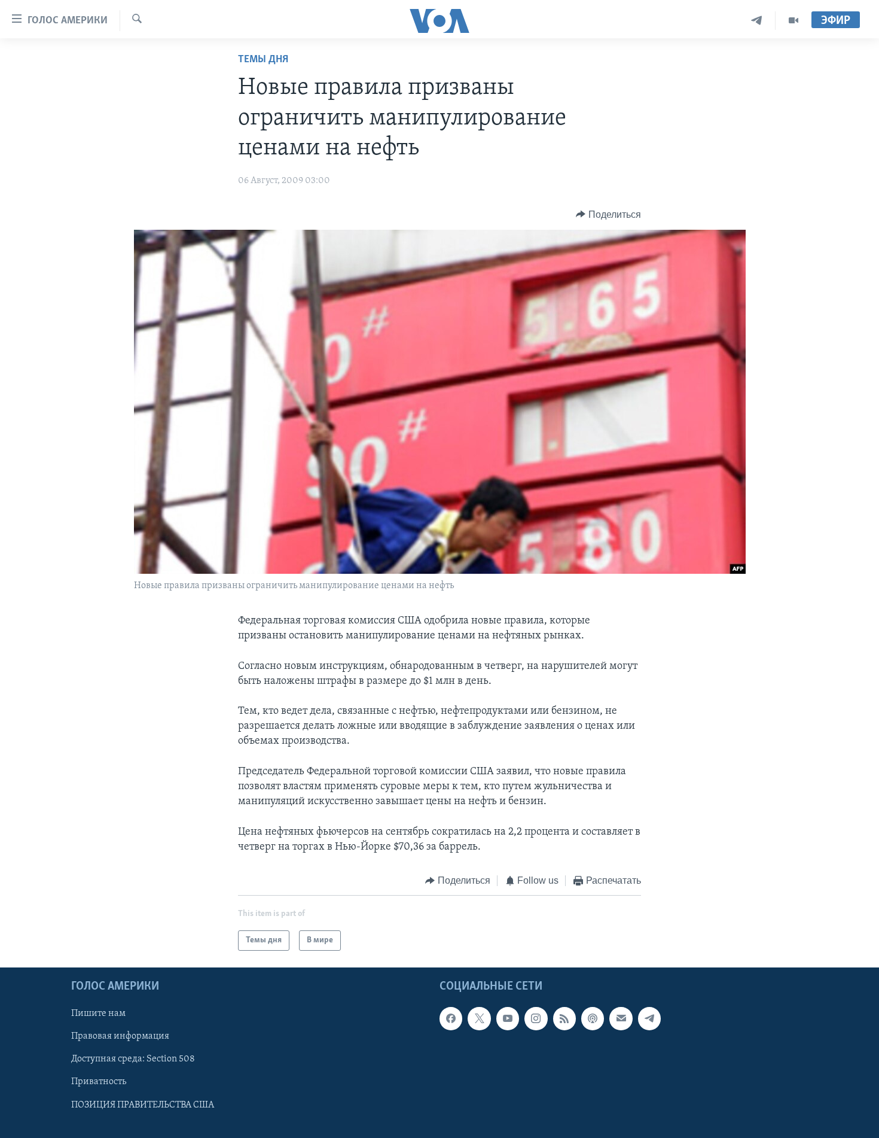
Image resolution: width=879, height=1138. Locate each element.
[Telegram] (757, 20)
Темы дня (263, 59)
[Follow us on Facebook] (450, 1019)
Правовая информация (120, 1037)
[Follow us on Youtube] (507, 1019)
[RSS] (564, 1019)
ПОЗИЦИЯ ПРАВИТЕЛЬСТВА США (142, 1105)
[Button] (608, 215)
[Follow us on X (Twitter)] (479, 1019)
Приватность (98, 1082)
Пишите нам (98, 1014)
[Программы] (793, 20)
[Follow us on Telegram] (649, 1019)
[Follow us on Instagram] (535, 1019)
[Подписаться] (620, 1019)
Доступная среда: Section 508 (133, 1059)
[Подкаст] (592, 1019)
